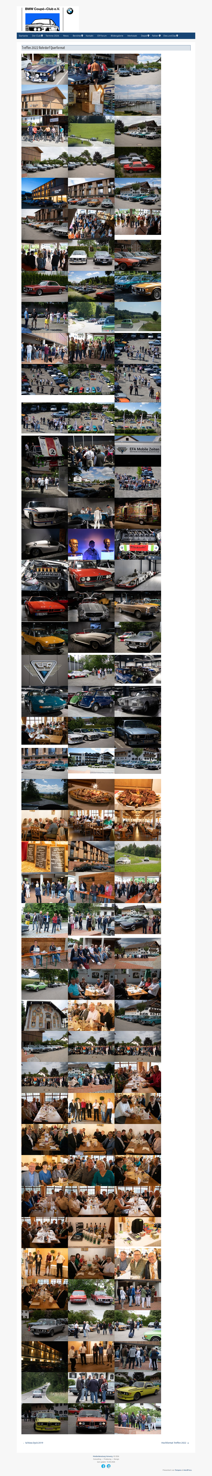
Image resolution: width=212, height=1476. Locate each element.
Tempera (178, 1470)
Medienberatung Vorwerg (103, 1456)
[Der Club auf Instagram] (109, 1466)
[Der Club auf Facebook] (103, 1466)
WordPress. (187, 1470)
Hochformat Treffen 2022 (174, 1443)
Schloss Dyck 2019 (34, 1443)
